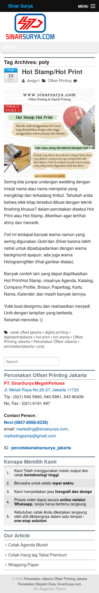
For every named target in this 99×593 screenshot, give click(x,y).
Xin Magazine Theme (50, 588)
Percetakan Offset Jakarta (55, 341)
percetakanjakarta (19, 346)
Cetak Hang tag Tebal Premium (37, 555)
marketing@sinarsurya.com (42, 429)
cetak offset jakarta (25, 332)
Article (9, 47)
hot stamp (61, 336)
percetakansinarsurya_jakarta (41, 448)
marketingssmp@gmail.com (30, 436)
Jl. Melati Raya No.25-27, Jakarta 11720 (41, 390)
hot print (43, 336)
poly (40, 346)
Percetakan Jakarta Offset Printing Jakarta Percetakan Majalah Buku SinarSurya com (52, 581)
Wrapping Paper (23, 565)
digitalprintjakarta (18, 336)
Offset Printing (60, 80)
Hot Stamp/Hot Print (52, 71)
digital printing (56, 332)
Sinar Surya (20, 6)
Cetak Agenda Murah (28, 545)
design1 (33, 80)
